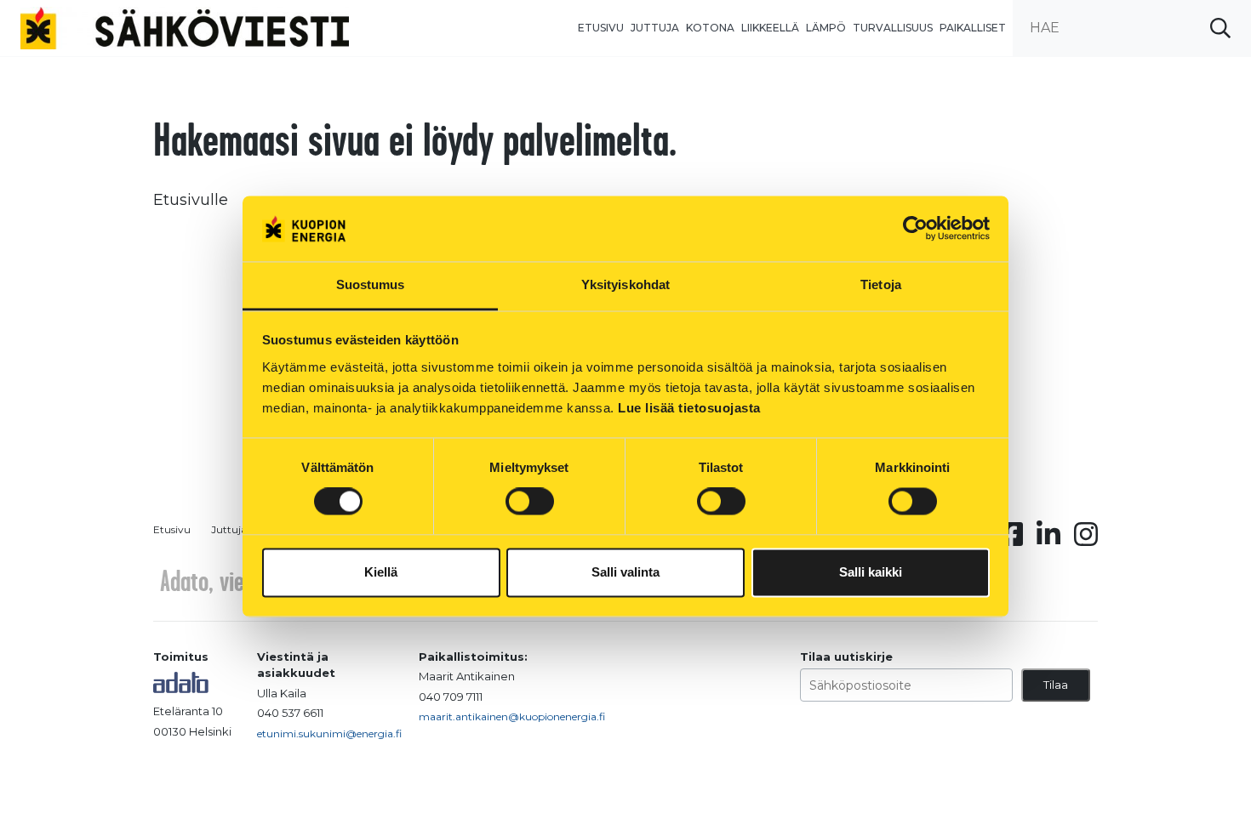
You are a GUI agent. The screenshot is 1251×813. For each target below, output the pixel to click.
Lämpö (826, 27)
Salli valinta (625, 572)
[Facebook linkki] (1011, 539)
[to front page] (184, 27)
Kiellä (380, 572)
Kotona (710, 27)
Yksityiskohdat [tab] (625, 284)
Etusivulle (190, 199)
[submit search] (1220, 28)
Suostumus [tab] (370, 284)
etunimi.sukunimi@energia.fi (329, 733)
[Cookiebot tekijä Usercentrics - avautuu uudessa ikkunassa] (915, 229)
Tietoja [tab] (880, 284)
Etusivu (601, 27)
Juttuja (655, 27)
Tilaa (1055, 684)
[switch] (530, 501)
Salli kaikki (870, 572)
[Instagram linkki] (1086, 539)
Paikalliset (973, 27)
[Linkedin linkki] (1048, 539)
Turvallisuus (893, 27)
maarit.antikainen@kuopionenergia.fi (512, 716)
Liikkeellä (770, 27)
